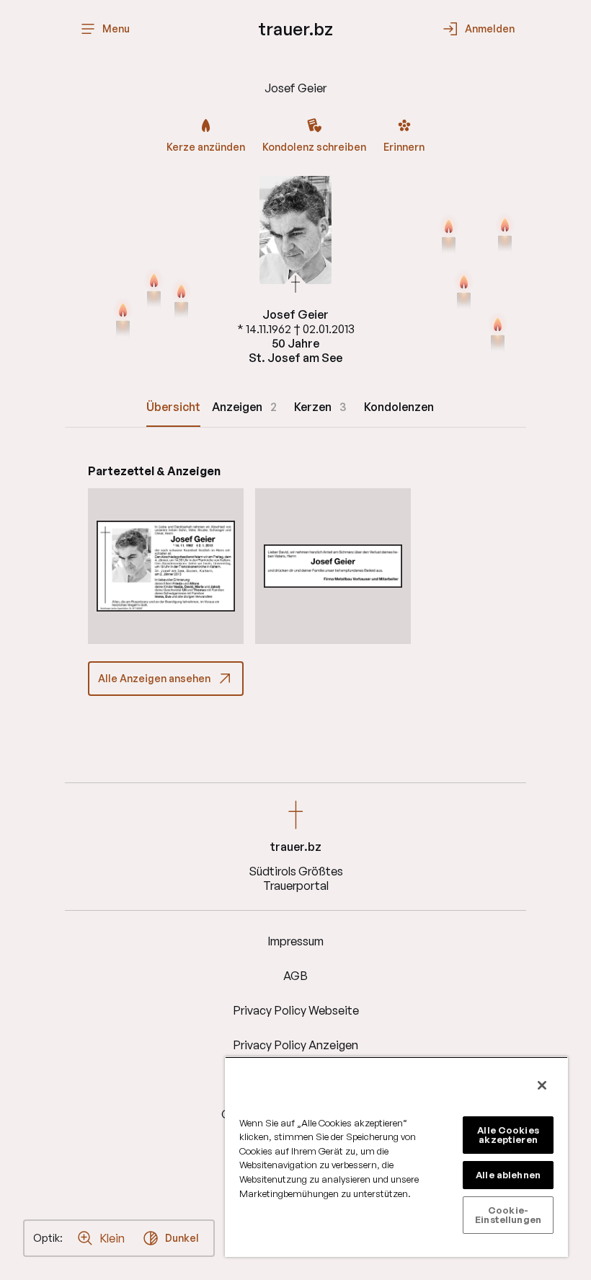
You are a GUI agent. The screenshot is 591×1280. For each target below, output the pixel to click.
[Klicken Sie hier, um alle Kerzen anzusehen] (123, 319)
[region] (396, 1156)
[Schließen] (542, 1085)
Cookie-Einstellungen (508, 1214)
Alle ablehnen (508, 1174)
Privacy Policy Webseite (296, 1010)
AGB (295, 975)
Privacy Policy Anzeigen (295, 1045)
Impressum (295, 941)
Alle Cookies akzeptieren (508, 1134)
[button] (166, 566)
